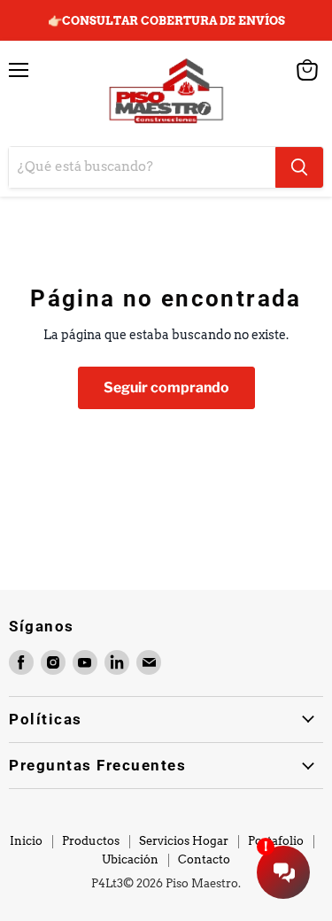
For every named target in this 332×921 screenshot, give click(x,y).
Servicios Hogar (183, 840)
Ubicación (130, 859)
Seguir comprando (166, 387)
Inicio (26, 840)
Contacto (204, 859)
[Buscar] (299, 167)
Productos (91, 840)
